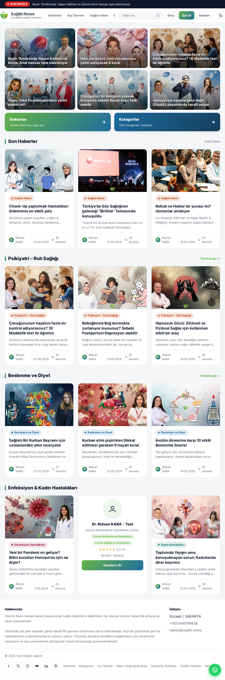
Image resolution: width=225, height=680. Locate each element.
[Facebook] (8, 666)
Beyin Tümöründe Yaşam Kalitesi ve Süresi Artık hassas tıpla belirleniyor (82, 4)
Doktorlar (55, 15)
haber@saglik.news (185, 630)
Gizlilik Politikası (190, 666)
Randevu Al (112, 565)
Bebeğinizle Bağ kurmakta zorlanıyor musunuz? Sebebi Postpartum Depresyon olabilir (110, 328)
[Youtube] (37, 666)
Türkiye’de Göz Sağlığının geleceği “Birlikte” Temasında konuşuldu (108, 211)
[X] (18, 666)
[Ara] (158, 15)
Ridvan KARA (20, 240)
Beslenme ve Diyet (27, 432)
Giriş (170, 15)
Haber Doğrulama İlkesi (131, 666)
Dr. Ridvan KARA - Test (112, 524)
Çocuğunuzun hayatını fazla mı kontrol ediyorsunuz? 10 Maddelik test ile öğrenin (37, 328)
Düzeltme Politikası (164, 666)
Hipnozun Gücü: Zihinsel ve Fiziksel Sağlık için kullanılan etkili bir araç (182, 328)
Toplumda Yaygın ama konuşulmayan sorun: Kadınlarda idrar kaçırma (186, 557)
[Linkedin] (46, 666)
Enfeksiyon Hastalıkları (30, 544)
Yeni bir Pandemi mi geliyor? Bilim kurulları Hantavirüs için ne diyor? (38, 557)
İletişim (204, 15)
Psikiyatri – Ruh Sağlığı (30, 315)
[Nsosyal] (56, 666)
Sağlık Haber (99, 15)
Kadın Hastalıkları (172, 544)
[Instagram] (27, 666)
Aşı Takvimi (75, 15)
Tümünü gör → (210, 258)
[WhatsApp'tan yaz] (215, 670)
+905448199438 (184, 623)
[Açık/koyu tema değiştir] (221, 15)
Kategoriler (86, 666)
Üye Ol (186, 15)
